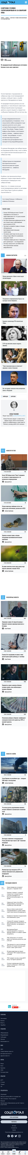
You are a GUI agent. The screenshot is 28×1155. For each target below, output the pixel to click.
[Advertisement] (12, 30)
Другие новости (5, 1055)
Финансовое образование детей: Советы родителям (12, 1104)
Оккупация (3, 1094)
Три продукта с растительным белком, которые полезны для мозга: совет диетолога (16, 946)
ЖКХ (2, 1049)
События (3, 1076)
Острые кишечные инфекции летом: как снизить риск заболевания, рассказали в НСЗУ (14, 222)
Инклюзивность (5, 1041)
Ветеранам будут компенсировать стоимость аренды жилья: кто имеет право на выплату (16, 932)
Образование (4, 1032)
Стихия (3, 1082)
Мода (2, 1063)
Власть (3, 1022)
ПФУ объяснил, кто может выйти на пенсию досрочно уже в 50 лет (16, 939)
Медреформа (4, 1035)
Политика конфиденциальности (14, 1132)
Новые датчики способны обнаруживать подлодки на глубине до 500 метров (15, 904)
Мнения (3, 1100)
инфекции (5, 396)
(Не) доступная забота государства (11, 1096)
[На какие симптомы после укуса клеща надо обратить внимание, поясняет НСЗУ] (14, 553)
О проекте (14, 1127)
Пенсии (3, 1039)
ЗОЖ (2, 1070)
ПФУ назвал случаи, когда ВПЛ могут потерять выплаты (16, 959)
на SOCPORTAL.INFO (19, 416)
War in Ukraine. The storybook (8, 1098)
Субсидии (3, 1037)
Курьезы (3, 1068)
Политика (3, 1014)
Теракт (3, 1084)
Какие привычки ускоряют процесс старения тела (15, 888)
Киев (2, 1045)
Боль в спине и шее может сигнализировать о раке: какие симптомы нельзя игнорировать (16, 911)
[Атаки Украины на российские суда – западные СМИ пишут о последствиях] (14, 765)
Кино (2, 1065)
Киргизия (13, 396)
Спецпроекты (4, 1090)
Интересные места (6, 1053)
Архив (14, 1130)
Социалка (3, 1029)
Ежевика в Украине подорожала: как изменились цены (17, 916)
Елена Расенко (7, 60)
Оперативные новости (7, 1051)
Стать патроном (14, 1117)
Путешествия (4, 1072)
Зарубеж (3, 1025)
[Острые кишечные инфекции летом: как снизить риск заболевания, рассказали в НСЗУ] (14, 493)
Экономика (4, 1018)
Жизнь (2, 1060)
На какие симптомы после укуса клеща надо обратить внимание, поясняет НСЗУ (13, 236)
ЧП (1, 1086)
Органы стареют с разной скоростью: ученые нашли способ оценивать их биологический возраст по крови (15, 895)
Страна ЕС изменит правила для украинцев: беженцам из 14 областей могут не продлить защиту (16, 923)
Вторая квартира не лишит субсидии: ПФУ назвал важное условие (16, 953)
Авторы (14, 1125)
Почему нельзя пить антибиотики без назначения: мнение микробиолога (14, 245)
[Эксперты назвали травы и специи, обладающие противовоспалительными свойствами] (14, 522)
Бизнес (3, 1020)
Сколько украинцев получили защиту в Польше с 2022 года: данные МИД (16, 965)
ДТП (2, 1080)
